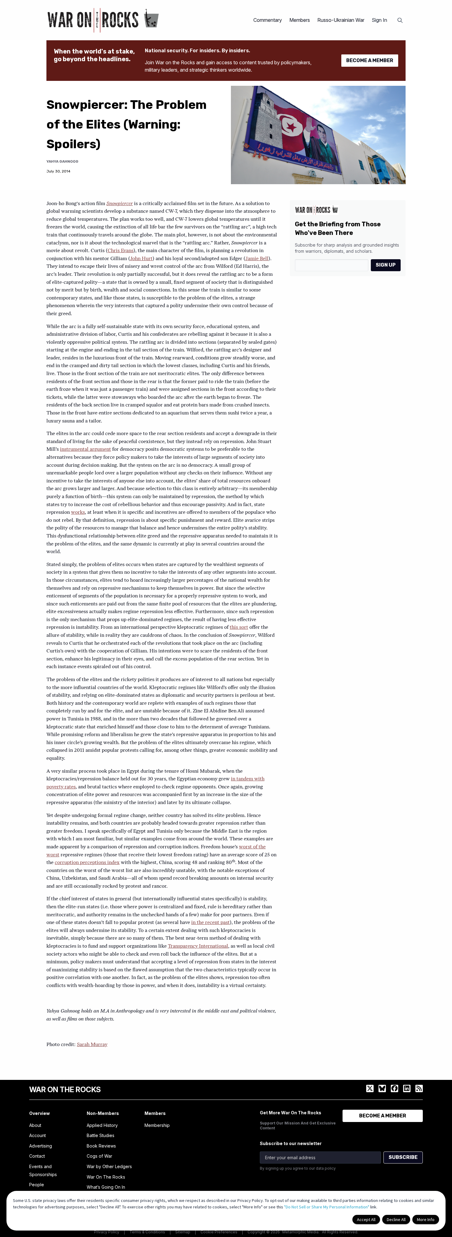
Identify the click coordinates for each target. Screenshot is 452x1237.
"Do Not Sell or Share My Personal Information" (326, 1207)
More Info (425, 1219)
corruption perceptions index (87, 862)
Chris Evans (120, 250)
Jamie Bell (256, 258)
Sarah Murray (92, 1044)
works (78, 512)
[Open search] (400, 20)
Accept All (366, 1219)
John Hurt (141, 258)
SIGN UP (386, 265)
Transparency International (198, 946)
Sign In (379, 20)
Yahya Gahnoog (62, 161)
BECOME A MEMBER (369, 60)
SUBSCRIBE (403, 1157)
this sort (239, 627)
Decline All (396, 1219)
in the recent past (210, 922)
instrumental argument (85, 449)
